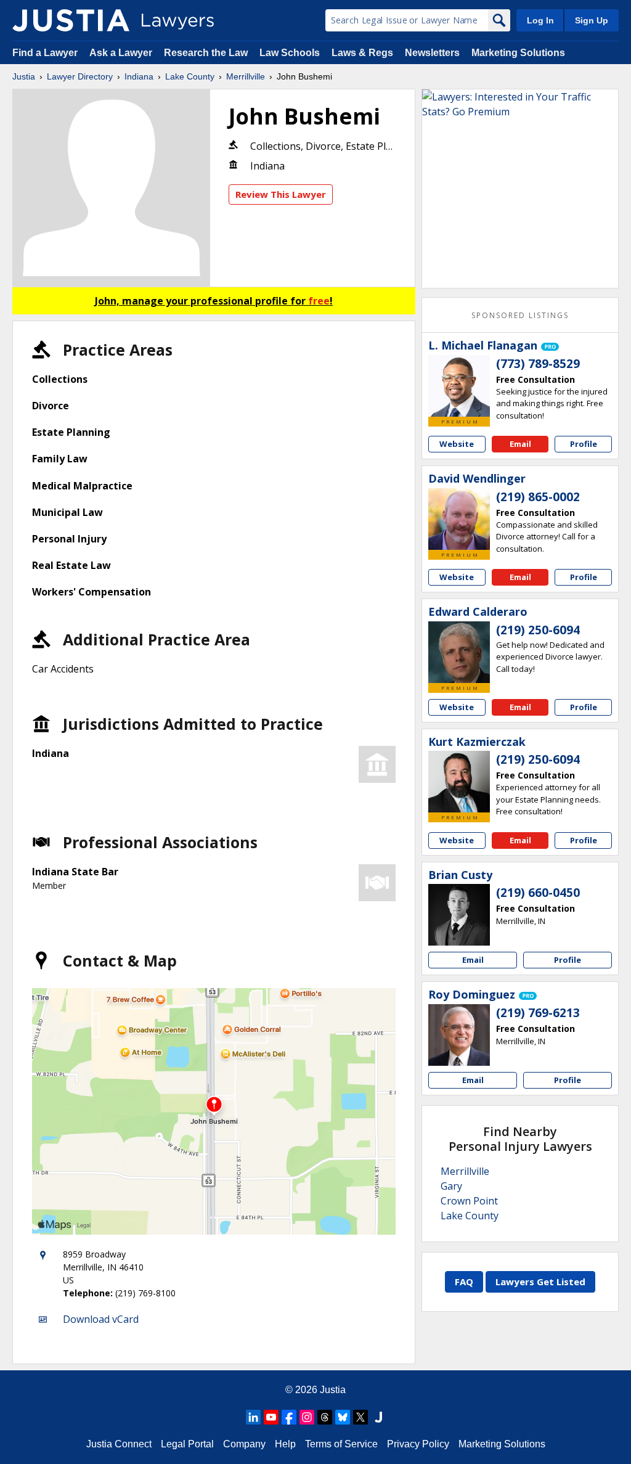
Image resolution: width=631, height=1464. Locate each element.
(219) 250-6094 (538, 630)
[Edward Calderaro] (459, 652)
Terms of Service (341, 1444)
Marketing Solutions (518, 52)
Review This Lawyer (280, 194)
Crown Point (469, 1201)
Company (244, 1444)
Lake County (189, 76)
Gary (451, 1186)
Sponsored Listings (520, 315)
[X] (360, 1417)
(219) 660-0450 (538, 893)
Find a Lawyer (45, 52)
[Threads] (324, 1417)
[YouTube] (271, 1417)
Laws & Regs (362, 52)
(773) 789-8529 (538, 364)
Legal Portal (187, 1444)
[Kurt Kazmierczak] (459, 781)
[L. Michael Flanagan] (459, 386)
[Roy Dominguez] (459, 1035)
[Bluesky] (342, 1417)
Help (285, 1444)
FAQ (464, 1281)
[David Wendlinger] (459, 519)
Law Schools (289, 52)
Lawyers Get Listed (540, 1281)
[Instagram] (306, 1417)
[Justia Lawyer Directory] (70, 20)
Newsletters (432, 52)
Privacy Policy (418, 1444)
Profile (583, 443)
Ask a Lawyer (122, 52)
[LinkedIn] (253, 1417)
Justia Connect (119, 1444)
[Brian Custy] (459, 915)
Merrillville (245, 76)
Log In (540, 20)
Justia (23, 76)
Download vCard (101, 1319)
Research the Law (206, 52)
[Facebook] (289, 1417)
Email (520, 443)
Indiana (138, 76)
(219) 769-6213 (538, 1013)
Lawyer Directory (80, 76)
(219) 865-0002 (538, 497)
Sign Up (591, 20)
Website (456, 443)
